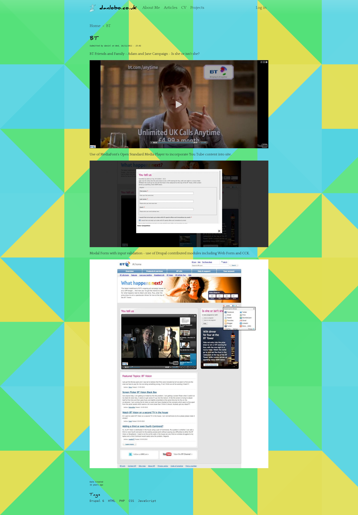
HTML (111, 501)
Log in (261, 7)
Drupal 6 (97, 501)
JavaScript (147, 501)
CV (183, 7)
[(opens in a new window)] (179, 103)
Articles (170, 7)
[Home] (93, 7)
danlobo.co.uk (118, 7)
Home (95, 25)
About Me (151, 7)
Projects (197, 7)
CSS (131, 501)
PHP (122, 501)
